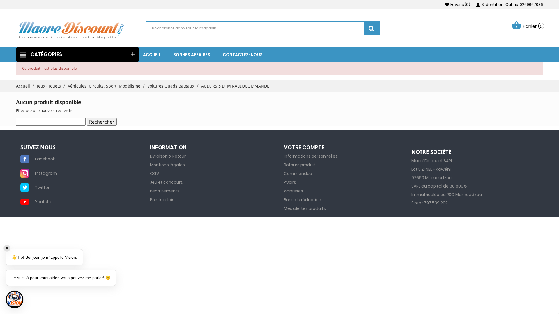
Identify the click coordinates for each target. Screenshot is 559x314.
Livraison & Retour (168, 156)
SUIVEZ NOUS (38, 147)
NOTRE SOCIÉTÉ (431, 152)
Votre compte (304, 147)
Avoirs (290, 182)
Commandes (298, 173)
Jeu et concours (166, 182)
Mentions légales (167, 165)
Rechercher (101, 122)
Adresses (293, 191)
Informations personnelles (311, 156)
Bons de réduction (302, 200)
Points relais (162, 200)
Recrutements (165, 191)
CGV (154, 173)
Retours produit (299, 165)
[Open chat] (14, 299)
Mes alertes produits (305, 208)
